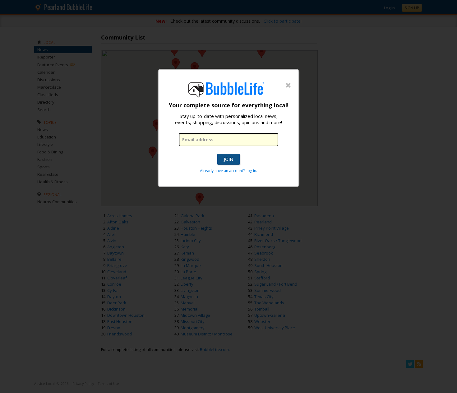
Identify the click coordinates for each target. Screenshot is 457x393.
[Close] (288, 85)
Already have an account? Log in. (228, 170)
